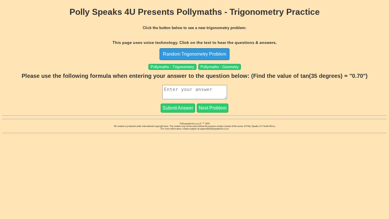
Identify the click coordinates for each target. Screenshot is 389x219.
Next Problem (212, 108)
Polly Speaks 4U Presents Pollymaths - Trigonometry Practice (194, 12)
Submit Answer (178, 108)
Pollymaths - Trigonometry (172, 67)
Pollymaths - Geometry (219, 67)
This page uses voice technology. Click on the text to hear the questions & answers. (194, 42)
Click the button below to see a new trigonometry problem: (194, 28)
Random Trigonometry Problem (194, 54)
